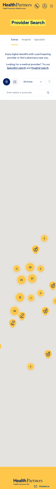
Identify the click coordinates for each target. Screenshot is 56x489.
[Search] (48, 92)
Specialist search (16, 68)
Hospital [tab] (26, 39)
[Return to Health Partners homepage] (17, 6)
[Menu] (38, 6)
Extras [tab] (14, 39)
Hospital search (40, 68)
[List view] (15, 81)
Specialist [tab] (39, 39)
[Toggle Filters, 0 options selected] (49, 81)
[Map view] (6, 81)
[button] (32, 81)
